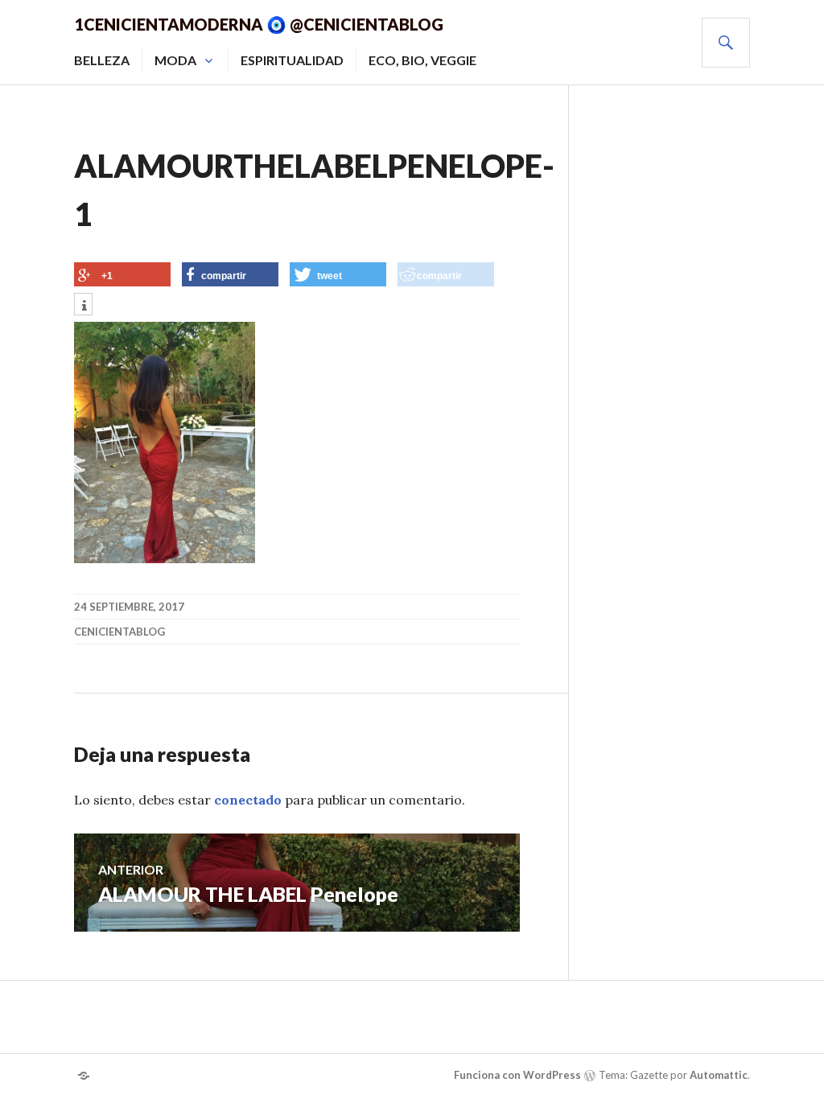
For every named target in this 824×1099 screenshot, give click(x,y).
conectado (248, 800)
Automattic (719, 1074)
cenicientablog (119, 631)
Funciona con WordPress (517, 1074)
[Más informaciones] (83, 306)
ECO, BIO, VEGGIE (422, 60)
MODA (175, 60)
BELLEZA (102, 60)
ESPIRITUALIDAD (292, 60)
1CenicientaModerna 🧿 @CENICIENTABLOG (258, 24)
